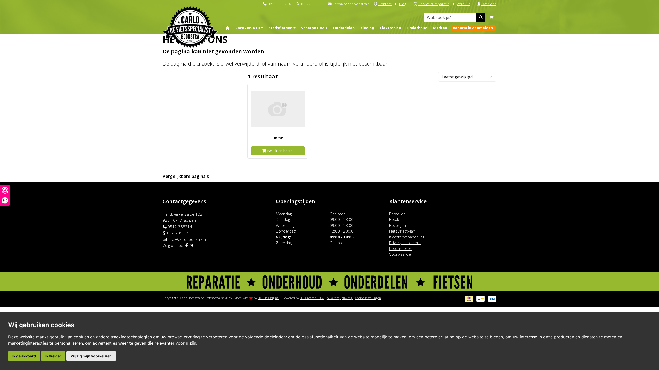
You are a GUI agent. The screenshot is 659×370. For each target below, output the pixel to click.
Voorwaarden (401, 254)
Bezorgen (397, 225)
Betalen (396, 219)
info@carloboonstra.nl (352, 3)
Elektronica (390, 27)
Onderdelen (344, 27)
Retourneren (400, 248)
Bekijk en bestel (279, 150)
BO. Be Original (268, 298)
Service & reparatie (433, 3)
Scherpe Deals (314, 27)
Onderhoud (417, 27)
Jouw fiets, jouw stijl (339, 298)
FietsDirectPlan (402, 231)
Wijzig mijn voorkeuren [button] (91, 356)
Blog (402, 3)
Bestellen (397, 213)
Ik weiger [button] (53, 356)
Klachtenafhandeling (406, 236)
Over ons (488, 3)
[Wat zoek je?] (480, 17)
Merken (440, 27)
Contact (385, 3)
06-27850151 (312, 3)
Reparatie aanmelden (473, 27)
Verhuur (463, 3)
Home (277, 137)
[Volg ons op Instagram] (191, 245)
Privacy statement (405, 242)
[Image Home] (278, 109)
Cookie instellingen (368, 298)
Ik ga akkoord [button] (24, 356)
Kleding (367, 27)
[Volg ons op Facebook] (186, 245)
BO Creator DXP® (312, 298)
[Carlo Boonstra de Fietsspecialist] (190, 18)
